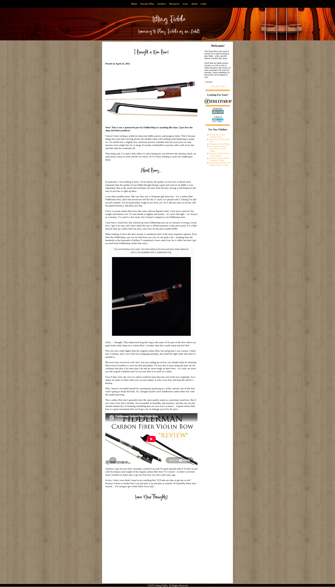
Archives (161, 3)
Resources (174, 3)
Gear (185, 3)
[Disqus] (151, 542)
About (194, 3)
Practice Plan (147, 3)
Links (203, 3)
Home (134, 3)
